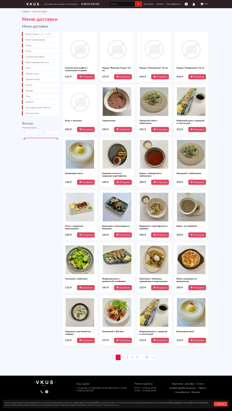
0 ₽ (206, 4)
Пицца (28, 45)
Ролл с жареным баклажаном (74, 227)
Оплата (159, 4)
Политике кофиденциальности (106, 405)
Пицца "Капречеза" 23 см (190, 67)
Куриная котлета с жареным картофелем (114, 174)
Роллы (28, 51)
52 (147, 357)
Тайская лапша (32, 73)
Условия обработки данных (182, 388)
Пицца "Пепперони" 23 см (153, 67)
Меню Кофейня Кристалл (37, 62)
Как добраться (174, 4)
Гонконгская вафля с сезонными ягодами (76, 69)
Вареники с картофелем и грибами (153, 227)
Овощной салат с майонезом (148, 122)
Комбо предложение (35, 39)
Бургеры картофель (35, 56)
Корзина (196, 392)
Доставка (148, 4)
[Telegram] (186, 4)
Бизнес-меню (38, 34)
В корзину (87, 76)
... (141, 357)
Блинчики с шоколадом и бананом (115, 227)
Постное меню (32, 113)
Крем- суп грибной (186, 226)
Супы (28, 96)
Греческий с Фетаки (113, 331)
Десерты (30, 102)
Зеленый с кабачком (76, 278)
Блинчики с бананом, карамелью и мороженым (153, 280)
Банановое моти (74, 173)
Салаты (29, 85)
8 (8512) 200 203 (90, 4)
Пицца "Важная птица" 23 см (116, 69)
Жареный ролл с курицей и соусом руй (190, 122)
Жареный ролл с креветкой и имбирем (114, 280)
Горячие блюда (33, 79)
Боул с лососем (73, 120)
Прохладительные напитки (38, 107)
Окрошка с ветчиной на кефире (78, 333)
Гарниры (29, 90)
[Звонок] (42, 392)
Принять (220, 404)
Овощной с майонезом (188, 173)
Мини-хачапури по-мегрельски (186, 280)
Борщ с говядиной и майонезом (150, 174)
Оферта (202, 388)
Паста (28, 68)
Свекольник (108, 120)
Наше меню (177, 383)
